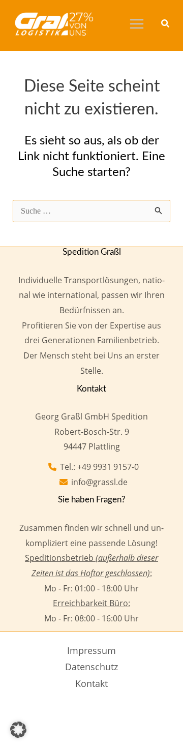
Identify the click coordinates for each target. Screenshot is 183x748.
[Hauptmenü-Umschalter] (137, 24)
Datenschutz (91, 667)
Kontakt (91, 683)
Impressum (91, 650)
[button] (165, 24)
